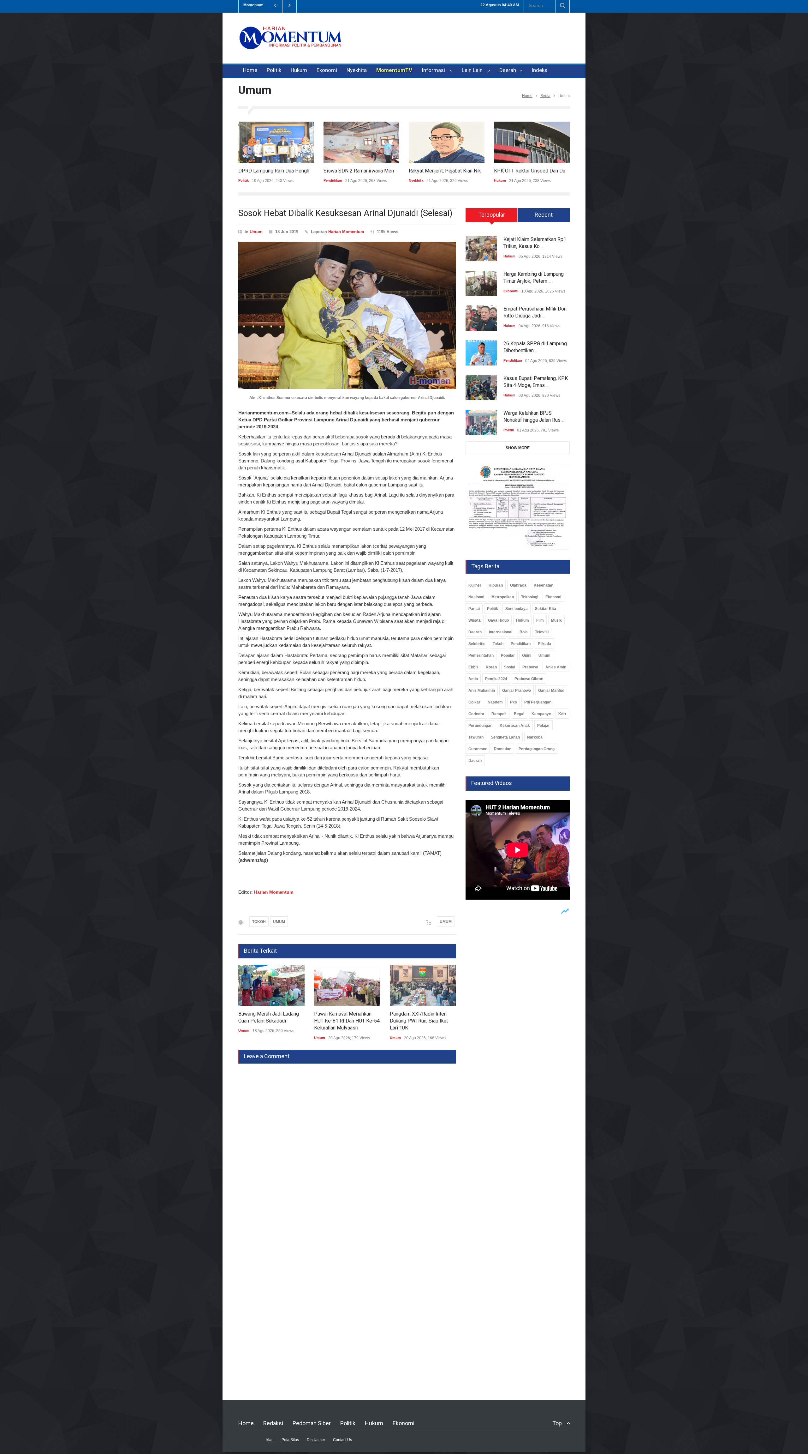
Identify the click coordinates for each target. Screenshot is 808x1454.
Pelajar (543, 725)
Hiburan (496, 585)
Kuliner (474, 585)
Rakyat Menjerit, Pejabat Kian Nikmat (364, 171)
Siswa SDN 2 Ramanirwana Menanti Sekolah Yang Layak (299, 171)
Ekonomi (327, 70)
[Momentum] (290, 43)
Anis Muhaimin (481, 690)
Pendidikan (247, 180)
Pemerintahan (481, 655)
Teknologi (529, 597)
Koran (491, 667)
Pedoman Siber (312, 1423)
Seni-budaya (516, 608)
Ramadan (502, 749)
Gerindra (476, 714)
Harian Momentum (346, 231)
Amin (473, 679)
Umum (256, 231)
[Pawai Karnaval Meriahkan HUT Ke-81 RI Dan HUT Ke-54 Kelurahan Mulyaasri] (271, 985)
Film (540, 620)
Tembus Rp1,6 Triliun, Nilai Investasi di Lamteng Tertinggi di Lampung (371, 5)
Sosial (509, 667)
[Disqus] (347, 1143)
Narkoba (535, 737)
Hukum (299, 70)
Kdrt (562, 714)
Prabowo (530, 667)
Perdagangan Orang (537, 749)
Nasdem (495, 702)
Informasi (435, 70)
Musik (556, 620)
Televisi (542, 632)
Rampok (499, 714)
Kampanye (541, 714)
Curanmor (477, 749)
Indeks (539, 70)
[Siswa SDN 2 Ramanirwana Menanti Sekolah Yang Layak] (276, 142)
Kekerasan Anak (515, 725)
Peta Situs (290, 1440)
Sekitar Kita (545, 608)
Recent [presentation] (544, 214)
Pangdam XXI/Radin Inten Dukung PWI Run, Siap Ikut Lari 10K (343, 1021)
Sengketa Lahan (505, 737)
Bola (524, 632)
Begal (519, 714)
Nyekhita (357, 70)
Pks (513, 702)
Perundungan (480, 725)
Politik (274, 70)
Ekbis (473, 667)
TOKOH (259, 922)
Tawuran (476, 737)
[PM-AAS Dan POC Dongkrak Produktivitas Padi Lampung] (532, 142)
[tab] (492, 217)
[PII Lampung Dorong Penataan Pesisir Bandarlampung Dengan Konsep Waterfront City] (423, 985)
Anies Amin (555, 667)
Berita (545, 96)
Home (250, 70)
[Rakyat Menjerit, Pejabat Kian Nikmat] (361, 142)
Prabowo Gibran (528, 679)
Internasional (500, 632)
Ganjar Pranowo (516, 690)
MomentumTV (394, 70)
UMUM (279, 922)
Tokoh (498, 644)
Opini (526, 655)
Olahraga (518, 585)
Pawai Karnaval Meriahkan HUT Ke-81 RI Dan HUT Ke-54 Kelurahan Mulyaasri (271, 1021)
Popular (508, 655)
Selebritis (476, 644)
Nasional (476, 597)
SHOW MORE (518, 448)
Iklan (269, 1440)
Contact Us (342, 1440)
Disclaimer (316, 1440)
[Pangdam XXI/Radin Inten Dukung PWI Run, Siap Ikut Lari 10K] (347, 985)
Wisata (474, 620)
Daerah (508, 70)
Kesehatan (543, 585)
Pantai (474, 608)
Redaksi (273, 1423)
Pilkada (544, 644)
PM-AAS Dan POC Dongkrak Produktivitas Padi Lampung (557, 171)
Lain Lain (473, 70)
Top (557, 1423)
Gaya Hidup (498, 620)
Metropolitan (502, 597)
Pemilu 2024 (496, 679)
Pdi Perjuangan (537, 702)
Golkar (474, 702)
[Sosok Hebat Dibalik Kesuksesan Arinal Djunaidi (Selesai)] (347, 315)
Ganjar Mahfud (551, 690)
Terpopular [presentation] (491, 214)
